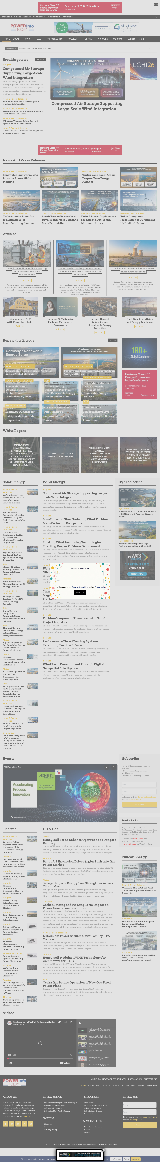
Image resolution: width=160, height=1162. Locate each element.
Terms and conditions (80, 587)
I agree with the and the (82, 587)
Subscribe (80, 592)
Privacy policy (100, 587)
